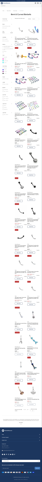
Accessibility (16, 479)
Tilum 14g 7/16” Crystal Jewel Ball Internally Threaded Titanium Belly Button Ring (20, 374)
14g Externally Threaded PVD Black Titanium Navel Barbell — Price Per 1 (33, 194)
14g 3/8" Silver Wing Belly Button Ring (33, 399)
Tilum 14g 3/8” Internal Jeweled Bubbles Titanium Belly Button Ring (32, 39)
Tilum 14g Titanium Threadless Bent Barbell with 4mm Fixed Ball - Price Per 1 (33, 298)
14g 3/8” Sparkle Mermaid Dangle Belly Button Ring (32, 349)
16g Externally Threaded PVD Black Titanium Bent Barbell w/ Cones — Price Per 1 (20, 166)
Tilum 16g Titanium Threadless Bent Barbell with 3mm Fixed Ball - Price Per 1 (33, 246)
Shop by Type (15, 10)
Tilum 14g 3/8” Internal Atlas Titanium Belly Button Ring (21, 64)
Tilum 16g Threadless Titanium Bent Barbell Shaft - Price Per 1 (20, 298)
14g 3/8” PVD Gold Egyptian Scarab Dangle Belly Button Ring (20, 400)
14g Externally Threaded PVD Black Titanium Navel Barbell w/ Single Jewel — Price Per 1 (20, 194)
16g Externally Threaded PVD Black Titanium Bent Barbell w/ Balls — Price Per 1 (32, 141)
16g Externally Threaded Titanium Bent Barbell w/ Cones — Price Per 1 (33, 115)
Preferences (25, 479)
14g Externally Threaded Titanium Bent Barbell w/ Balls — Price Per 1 (32, 64)
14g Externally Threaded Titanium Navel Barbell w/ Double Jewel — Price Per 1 (32, 89)
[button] (40, 3)
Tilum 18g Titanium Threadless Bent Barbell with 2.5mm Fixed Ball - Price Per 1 (20, 272)
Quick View (19, 44)
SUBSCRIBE (37, 468)
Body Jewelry (9, 10)
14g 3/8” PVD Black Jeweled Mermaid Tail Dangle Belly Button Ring (33, 374)
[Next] (28, 410)
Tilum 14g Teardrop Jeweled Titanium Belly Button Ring (21, 324)
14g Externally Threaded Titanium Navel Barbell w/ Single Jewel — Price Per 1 (21, 115)
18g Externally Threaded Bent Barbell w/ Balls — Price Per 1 (20, 89)
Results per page (34, 409)
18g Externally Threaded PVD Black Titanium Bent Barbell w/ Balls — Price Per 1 (20, 246)
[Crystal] (28, 172)
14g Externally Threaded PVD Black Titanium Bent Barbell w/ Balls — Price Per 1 (20, 220)
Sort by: (29, 18)
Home (3, 10)
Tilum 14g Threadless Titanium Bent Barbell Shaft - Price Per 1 (33, 272)
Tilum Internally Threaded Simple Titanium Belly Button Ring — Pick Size (21, 39)
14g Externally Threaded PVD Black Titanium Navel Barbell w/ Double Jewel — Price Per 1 (32, 220)
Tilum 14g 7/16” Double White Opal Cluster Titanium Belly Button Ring (32, 324)
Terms (22, 479)
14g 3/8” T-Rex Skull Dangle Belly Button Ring (20, 349)
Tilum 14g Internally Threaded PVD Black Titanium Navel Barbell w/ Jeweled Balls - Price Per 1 (32, 166)
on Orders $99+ (23, 0)
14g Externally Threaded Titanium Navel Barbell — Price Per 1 (20, 141)
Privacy (19, 479)
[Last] (30, 410)
